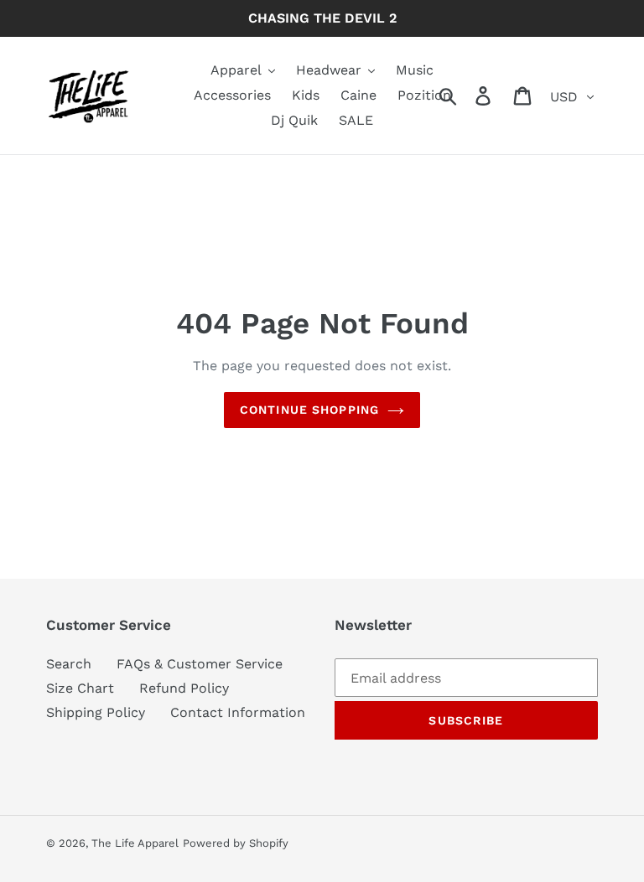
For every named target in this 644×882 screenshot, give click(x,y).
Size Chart (80, 688)
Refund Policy (184, 688)
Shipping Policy (95, 712)
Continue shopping (309, 409)
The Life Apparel (135, 843)
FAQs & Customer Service (200, 664)
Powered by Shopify (235, 843)
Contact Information (237, 712)
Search (68, 664)
